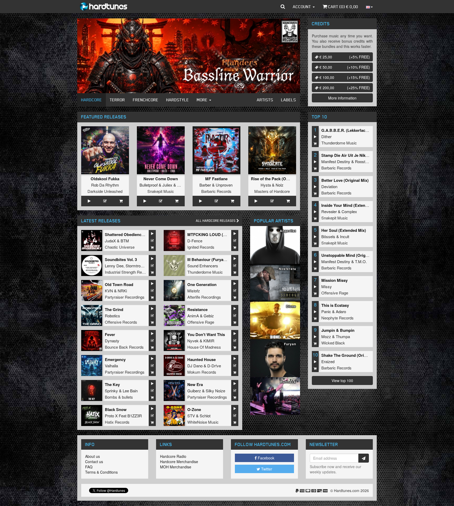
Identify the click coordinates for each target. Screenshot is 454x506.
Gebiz (209, 315)
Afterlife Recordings (204, 297)
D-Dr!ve (214, 365)
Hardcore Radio (173, 456)
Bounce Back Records (124, 347)
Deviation (329, 186)
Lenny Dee (114, 265)
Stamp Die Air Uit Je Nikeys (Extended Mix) (360, 155)
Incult (344, 236)
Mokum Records (201, 372)
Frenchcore (145, 99)
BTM (125, 240)
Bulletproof (149, 185)
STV (191, 415)
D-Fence (194, 240)
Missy (326, 286)
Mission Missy (334, 280)
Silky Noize (215, 390)
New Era (195, 384)
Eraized (327, 361)
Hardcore (91, 99)
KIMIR (208, 340)
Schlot (205, 415)
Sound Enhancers (202, 265)
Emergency (115, 359)
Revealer (329, 211)
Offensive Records (121, 322)
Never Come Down (160, 179)
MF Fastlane (216, 179)
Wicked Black (333, 342)
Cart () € (342, 6)
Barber (205, 185)
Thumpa (343, 336)
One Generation (201, 284)
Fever (110, 334)
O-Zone (194, 409)
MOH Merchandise (175, 466)
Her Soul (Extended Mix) (343, 230)
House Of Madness (204, 347)
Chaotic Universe (120, 247)
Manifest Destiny (335, 161)
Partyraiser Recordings (125, 297)
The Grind (114, 309)
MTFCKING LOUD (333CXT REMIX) (219, 234)
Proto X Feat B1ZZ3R (123, 415)
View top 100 (342, 380)
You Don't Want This (206, 334)
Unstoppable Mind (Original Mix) (351, 255)
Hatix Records (117, 422)
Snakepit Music (160, 191)
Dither (326, 136)
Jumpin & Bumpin (337, 330)
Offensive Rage (200, 322)
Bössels (328, 236)
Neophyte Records (337, 317)
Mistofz (193, 290)
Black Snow (116, 409)
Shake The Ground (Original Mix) (351, 355)
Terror (117, 99)
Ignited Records (200, 247)
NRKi (122, 290)
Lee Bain (130, 390)
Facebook (265, 457)
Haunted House (201, 359)
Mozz (326, 336)
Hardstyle (177, 99)
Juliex (167, 185)
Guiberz (194, 390)
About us (92, 456)
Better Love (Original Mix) (345, 180)
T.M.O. (361, 261)
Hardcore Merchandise (179, 461)
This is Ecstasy (335, 305)
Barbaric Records (216, 191)
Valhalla (111, 365)
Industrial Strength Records (128, 272)
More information (342, 98)
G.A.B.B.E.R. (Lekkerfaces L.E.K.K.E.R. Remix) (364, 130)
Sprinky (111, 390)
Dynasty (112, 340)
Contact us (94, 461)
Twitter (266, 469)
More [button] (203, 99)
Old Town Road (119, 284)
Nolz (279, 185)
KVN (109, 290)
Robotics (112, 315)
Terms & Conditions (101, 472)
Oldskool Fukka (105, 179)
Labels (288, 99)
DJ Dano (195, 365)
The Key (112, 384)
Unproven (224, 185)
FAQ (88, 466)
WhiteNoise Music (203, 422)
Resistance (197, 309)
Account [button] (302, 6)
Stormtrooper (137, 265)
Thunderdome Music (205, 272)
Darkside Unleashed (104, 191)
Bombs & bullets (119, 397)
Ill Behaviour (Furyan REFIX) (213, 259)
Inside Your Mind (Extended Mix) (351, 205)
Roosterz (363, 161)
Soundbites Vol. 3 (121, 259)
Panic (326, 311)
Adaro (341, 311)
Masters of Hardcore (272, 191)
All (216, 221)
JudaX (110, 240)
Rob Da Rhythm (105, 185)
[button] (283, 6)
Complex (349, 211)
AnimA (193, 315)
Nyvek (193, 340)
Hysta (266, 185)
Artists (265, 99)
